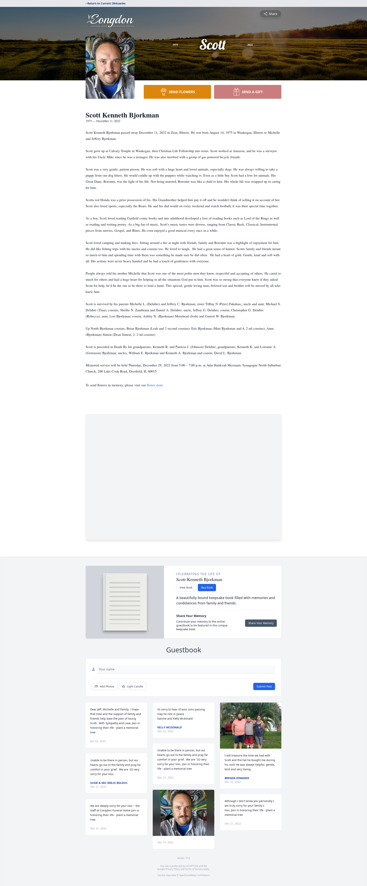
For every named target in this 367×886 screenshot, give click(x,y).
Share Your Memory (261, 623)
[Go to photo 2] (250, 746)
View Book (185, 587)
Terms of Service (194, 869)
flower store (155, 385)
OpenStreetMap (187, 875)
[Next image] (277, 725)
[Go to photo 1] (248, 746)
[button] (183, 813)
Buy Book (207, 587)
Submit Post (264, 686)
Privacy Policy (173, 869)
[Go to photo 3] (253, 746)
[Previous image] (224, 725)
